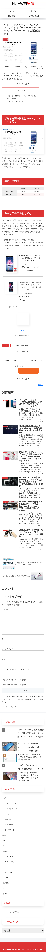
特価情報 (8, 819)
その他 (4, 894)
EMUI (7, 878)
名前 (4, 639)
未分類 (4, 888)
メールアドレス (8, 649)
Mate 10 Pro (15, 345)
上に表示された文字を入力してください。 (17, 669)
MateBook (8, 872)
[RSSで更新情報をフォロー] (28, 371)
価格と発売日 (11, 98)
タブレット (9, 867)
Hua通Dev (6, 883)
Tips (4, 841)
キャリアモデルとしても (15, 101)
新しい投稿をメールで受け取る (15, 685)
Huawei (5, 851)
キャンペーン (9, 825)
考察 (4, 835)
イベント (5, 846)
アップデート (9, 830)
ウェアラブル (9, 857)
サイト (4, 659)
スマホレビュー (10, 803)
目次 (18, 91)
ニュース (6, 345)
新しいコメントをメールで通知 (15, 680)
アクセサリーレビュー (13, 809)
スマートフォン (10, 862)
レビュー (5, 798)
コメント (5, 610)
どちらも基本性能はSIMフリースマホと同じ (21, 96)
